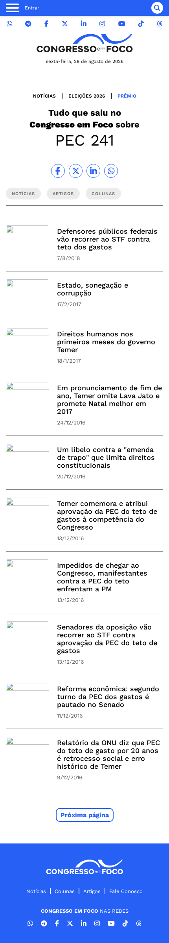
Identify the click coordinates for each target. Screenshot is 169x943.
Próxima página (85, 815)
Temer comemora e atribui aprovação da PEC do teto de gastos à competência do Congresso (107, 515)
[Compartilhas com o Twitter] (76, 171)
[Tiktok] (141, 24)
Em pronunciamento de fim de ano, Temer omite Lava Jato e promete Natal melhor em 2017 (109, 399)
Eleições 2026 (86, 96)
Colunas (65, 891)
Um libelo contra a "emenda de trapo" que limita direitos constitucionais (106, 457)
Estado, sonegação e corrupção (92, 289)
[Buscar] (157, 8)
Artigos (92, 891)
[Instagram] (102, 24)
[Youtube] (121, 24)
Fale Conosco (126, 891)
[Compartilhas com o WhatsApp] (111, 171)
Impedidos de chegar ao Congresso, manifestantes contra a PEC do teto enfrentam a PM (102, 577)
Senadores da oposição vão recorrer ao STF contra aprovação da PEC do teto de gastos (107, 639)
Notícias (44, 96)
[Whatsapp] (9, 24)
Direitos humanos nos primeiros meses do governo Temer (106, 342)
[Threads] (159, 24)
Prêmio (127, 96)
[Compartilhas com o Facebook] (58, 171)
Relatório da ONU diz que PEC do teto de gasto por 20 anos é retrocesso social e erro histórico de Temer (108, 754)
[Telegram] (28, 24)
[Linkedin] (83, 24)
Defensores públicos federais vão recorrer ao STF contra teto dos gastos (107, 239)
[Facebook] (46, 24)
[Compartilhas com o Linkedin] (93, 171)
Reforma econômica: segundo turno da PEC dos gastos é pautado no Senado (108, 697)
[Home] (84, 43)
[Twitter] (65, 24)
